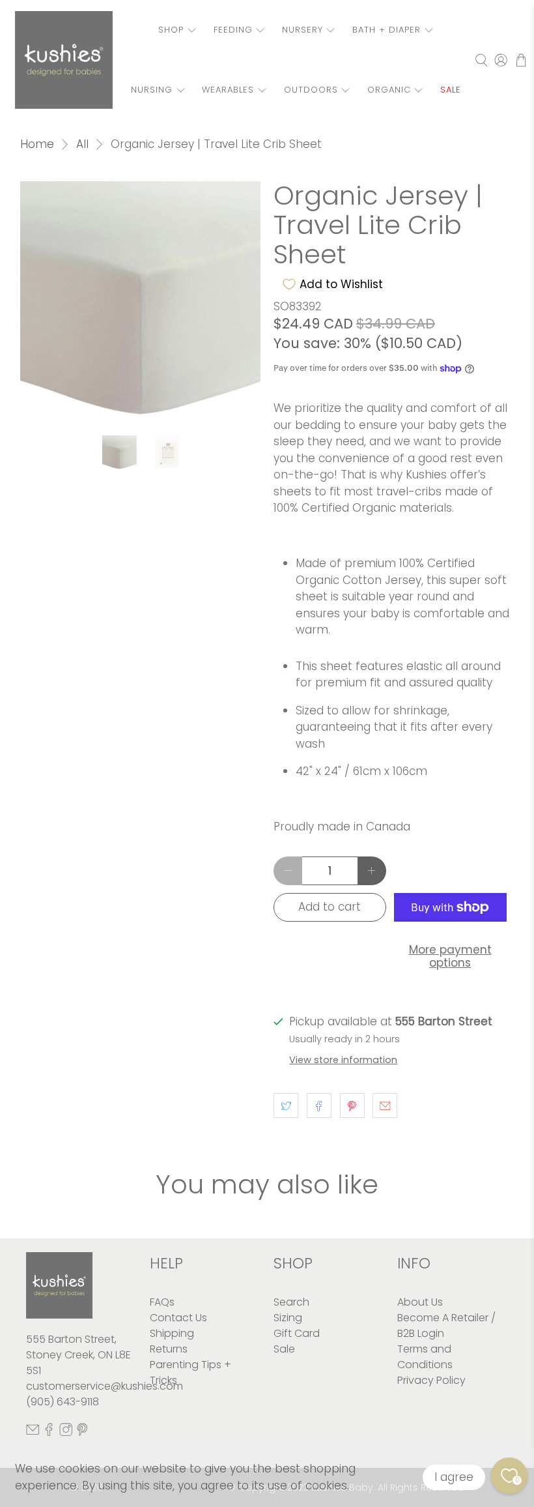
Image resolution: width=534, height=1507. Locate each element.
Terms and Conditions (425, 1356)
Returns (169, 1348)
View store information (343, 1059)
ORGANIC (389, 89)
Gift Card (297, 1333)
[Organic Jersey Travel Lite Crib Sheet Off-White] (140, 301)
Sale (284, 1348)
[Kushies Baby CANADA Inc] (64, 60)
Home (37, 144)
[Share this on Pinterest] (352, 1105)
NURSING (152, 89)
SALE (450, 89)
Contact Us (178, 1317)
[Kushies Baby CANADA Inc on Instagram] (65, 1433)
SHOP (171, 29)
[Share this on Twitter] (286, 1105)
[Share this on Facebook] (319, 1105)
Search (291, 1302)
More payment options (450, 956)
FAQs (162, 1302)
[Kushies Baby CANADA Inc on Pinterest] (82, 1433)
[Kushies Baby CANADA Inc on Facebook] (48, 1433)
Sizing (288, 1317)
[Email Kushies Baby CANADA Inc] (32, 1433)
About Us (420, 1302)
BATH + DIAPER (386, 29)
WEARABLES (228, 89)
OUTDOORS (311, 89)
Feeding (233, 29)
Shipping (172, 1333)
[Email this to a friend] (384, 1105)
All (82, 144)
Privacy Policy (431, 1380)
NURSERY (302, 29)
